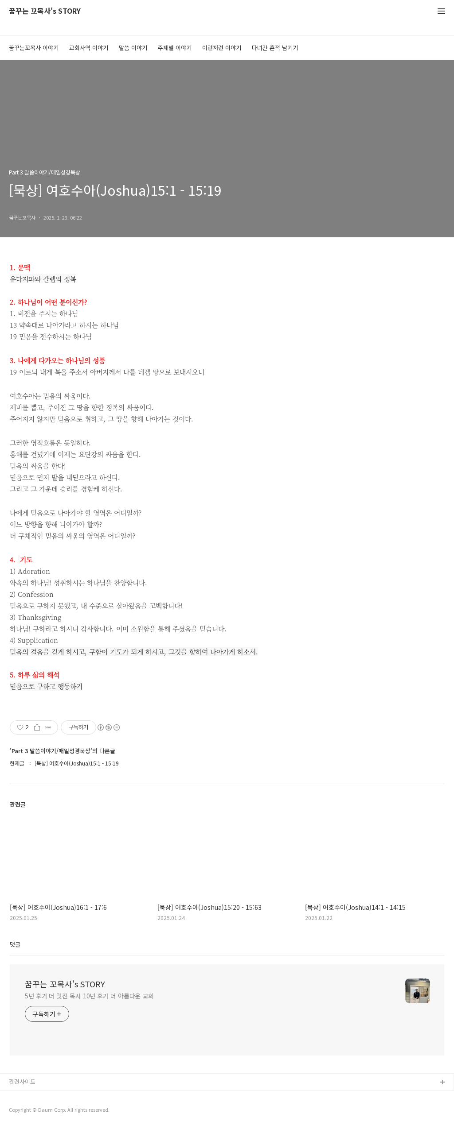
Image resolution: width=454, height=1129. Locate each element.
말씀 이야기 (133, 47)
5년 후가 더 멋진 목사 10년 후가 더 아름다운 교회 (89, 995)
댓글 (15, 944)
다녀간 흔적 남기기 (275, 47)
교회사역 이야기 (88, 47)
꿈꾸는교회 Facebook (36, 1111)
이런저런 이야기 (221, 47)
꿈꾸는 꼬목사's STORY (45, 11)
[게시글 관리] (48, 727)
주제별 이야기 (175, 47)
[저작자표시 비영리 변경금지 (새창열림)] (108, 727)
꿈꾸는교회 (22, 1097)
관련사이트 (22, 1081)
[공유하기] (37, 727)
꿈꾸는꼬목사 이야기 (34, 47)
